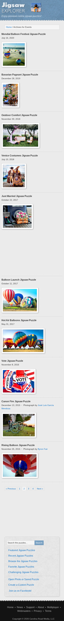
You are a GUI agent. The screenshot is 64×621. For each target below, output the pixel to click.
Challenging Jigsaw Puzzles (23, 572)
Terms (48, 611)
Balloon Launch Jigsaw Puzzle (18, 279)
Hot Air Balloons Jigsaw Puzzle (18, 320)
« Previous (11, 488)
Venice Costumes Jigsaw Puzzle (19, 155)
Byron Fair (43, 449)
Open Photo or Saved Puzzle (23, 579)
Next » (40, 488)
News (20, 607)
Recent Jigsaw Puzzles (20, 555)
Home (10, 607)
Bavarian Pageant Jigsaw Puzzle (19, 74)
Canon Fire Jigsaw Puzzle (16, 401)
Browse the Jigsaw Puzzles (22, 561)
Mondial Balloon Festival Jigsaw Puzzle (23, 34)
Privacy (38, 611)
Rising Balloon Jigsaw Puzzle (18, 445)
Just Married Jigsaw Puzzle (16, 196)
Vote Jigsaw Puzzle (12, 361)
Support (30, 607)
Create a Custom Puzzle (21, 585)
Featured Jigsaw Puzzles (21, 550)
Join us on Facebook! (20, 591)
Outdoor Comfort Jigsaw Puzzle (19, 115)
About (41, 607)
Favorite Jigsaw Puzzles (21, 566)
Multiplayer (53, 607)
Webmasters (24, 611)
